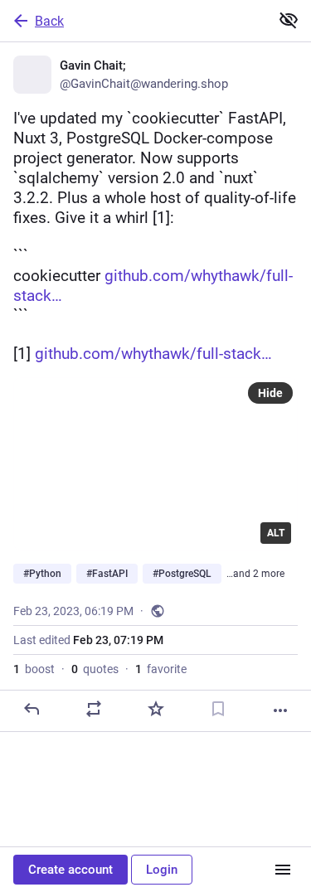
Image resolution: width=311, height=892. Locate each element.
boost (34, 669)
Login (161, 869)
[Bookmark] (218, 709)
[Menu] (283, 869)
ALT (275, 533)
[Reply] (31, 709)
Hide (270, 393)
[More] (280, 710)
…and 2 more (255, 573)
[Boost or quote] (94, 709)
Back (49, 21)
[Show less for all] (288, 20)
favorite (161, 669)
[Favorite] (156, 709)
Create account (70, 869)
